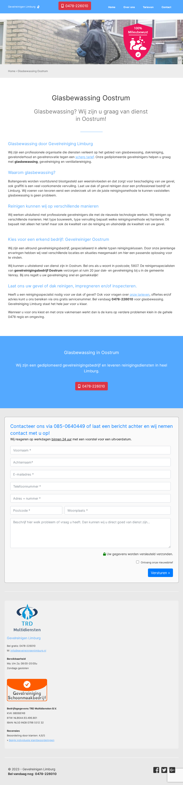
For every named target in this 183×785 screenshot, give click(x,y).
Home (11, 71)
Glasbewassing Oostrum (33, 71)
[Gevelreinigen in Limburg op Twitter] (164, 770)
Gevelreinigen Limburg (21, 6)
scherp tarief (84, 157)
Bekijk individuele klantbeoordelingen (31, 740)
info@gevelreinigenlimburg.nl (28, 650)
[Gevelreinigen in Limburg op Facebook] (156, 770)
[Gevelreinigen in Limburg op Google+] (172, 770)
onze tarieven (140, 294)
